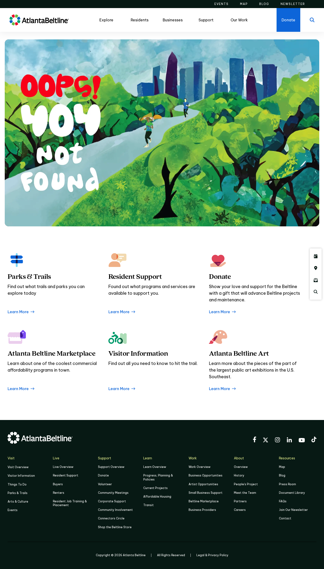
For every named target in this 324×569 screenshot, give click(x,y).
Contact (285, 518)
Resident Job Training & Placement (70, 503)
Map (282, 467)
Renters (58, 492)
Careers (240, 510)
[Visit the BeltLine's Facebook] (254, 440)
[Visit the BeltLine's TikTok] (313, 440)
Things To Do (17, 484)
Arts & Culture (18, 501)
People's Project (246, 484)
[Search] (312, 20)
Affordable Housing (157, 496)
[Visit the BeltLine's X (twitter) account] (265, 441)
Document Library (292, 492)
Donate (103, 475)
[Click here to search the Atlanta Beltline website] (316, 292)
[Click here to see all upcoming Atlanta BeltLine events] (316, 256)
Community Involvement (115, 510)
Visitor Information (21, 475)
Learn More (18, 311)
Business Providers (202, 510)
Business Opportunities (205, 475)
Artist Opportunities (203, 484)
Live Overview (63, 467)
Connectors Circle (111, 518)
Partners (240, 501)
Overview (241, 467)
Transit (148, 505)
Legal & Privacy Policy (212, 555)
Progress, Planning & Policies (158, 477)
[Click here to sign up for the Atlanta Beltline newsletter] (316, 280)
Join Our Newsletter (293, 510)
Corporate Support (112, 501)
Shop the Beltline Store (115, 527)
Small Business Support (205, 492)
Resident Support (65, 475)
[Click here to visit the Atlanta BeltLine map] (316, 268)
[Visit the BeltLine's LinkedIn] (289, 440)
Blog (282, 475)
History (239, 475)
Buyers (58, 484)
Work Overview (199, 467)
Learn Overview (154, 467)
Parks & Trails (18, 493)
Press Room (287, 484)
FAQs (283, 501)
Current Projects (155, 488)
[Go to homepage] (39, 19)
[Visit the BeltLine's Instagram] (277, 440)
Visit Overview (18, 467)
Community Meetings (113, 492)
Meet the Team (245, 492)
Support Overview (111, 467)
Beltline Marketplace (204, 501)
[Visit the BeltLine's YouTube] (302, 441)
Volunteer (105, 484)
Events (13, 510)
